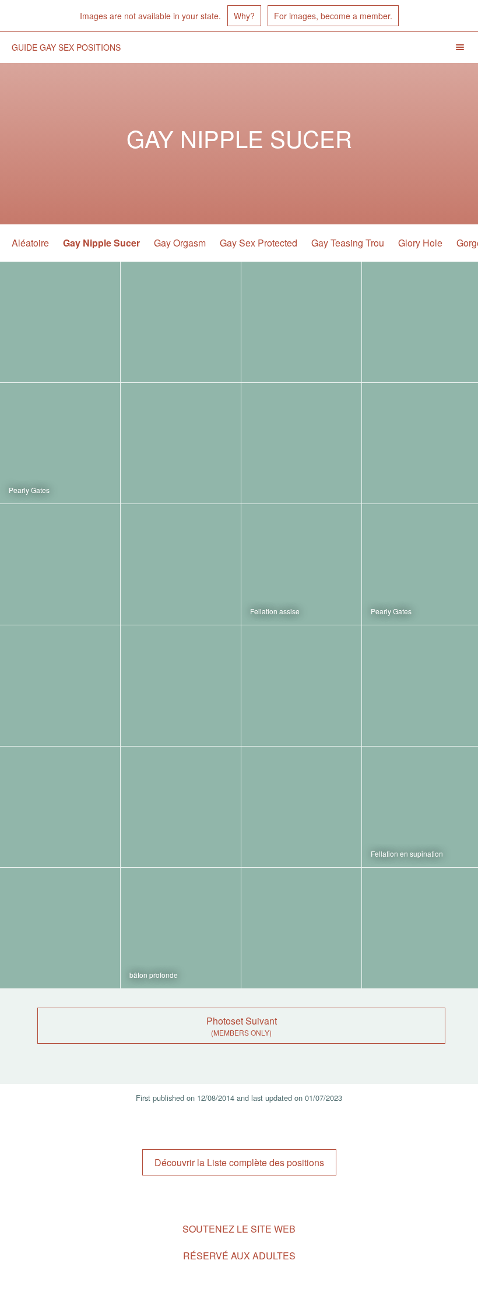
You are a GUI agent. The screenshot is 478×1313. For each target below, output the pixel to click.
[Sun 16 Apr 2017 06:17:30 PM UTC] (60, 807)
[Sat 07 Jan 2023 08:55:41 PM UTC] (60, 322)
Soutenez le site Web (239, 1228)
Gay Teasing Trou (347, 242)
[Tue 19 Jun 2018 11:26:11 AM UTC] (60, 443)
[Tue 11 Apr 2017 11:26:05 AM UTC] (181, 807)
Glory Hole (420, 242)
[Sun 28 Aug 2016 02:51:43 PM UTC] (301, 928)
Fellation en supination (407, 853)
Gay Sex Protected (258, 242)
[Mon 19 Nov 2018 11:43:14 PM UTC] (181, 322)
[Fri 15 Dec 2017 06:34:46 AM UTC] (60, 564)
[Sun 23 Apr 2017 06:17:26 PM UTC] (301, 685)
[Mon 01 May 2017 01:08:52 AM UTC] (181, 685)
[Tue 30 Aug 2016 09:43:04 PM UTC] (60, 928)
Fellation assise (275, 611)
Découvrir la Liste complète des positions (239, 1162)
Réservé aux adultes (239, 1255)
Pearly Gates (29, 490)
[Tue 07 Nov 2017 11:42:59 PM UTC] (301, 564)
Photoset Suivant (241, 1020)
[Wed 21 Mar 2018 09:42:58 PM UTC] (181, 443)
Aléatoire (30, 242)
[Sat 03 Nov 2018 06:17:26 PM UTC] (301, 322)
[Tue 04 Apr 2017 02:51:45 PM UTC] (301, 807)
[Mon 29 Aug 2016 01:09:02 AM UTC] (181, 928)
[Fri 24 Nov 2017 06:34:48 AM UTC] (181, 564)
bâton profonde (153, 975)
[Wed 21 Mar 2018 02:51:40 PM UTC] (301, 443)
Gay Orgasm (180, 242)
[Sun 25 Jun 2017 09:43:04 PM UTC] (60, 685)
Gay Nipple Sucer (101, 242)
